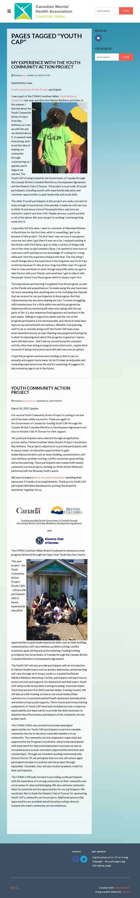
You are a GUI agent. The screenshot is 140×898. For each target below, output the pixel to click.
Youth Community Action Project (29, 89)
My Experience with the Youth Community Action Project (45, 64)
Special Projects (28, 401)
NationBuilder (122, 887)
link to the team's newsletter (49, 477)
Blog (24, 75)
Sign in (14, 887)
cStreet (126, 891)
